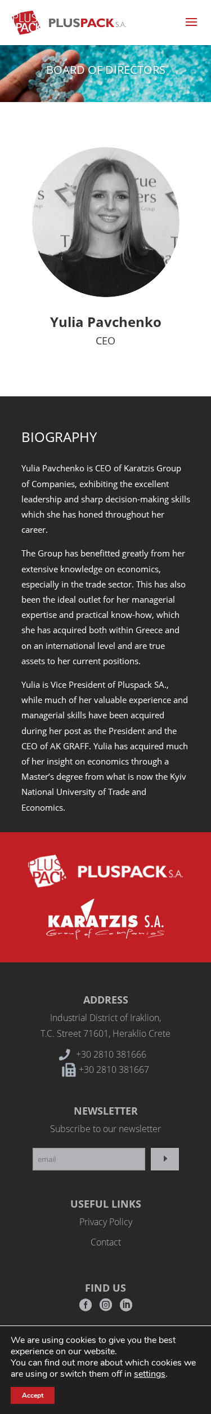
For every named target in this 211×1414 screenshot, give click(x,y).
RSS (126, 1308)
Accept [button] (32, 1395)
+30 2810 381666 (111, 1054)
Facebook (85, 1308)
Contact (106, 1242)
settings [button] (149, 1374)
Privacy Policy (105, 1222)
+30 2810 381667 (114, 1069)
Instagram (106, 1308)
